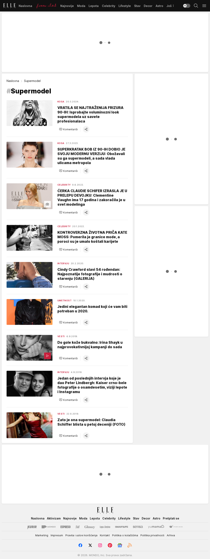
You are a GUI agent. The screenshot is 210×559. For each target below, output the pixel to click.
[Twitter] (90, 545)
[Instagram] (100, 545)
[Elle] (9, 5)
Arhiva (171, 535)
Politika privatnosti (152, 535)
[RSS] (130, 545)
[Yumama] (156, 526)
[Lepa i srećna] (105, 526)
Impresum (57, 535)
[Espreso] (65, 526)
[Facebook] (80, 545)
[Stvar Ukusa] (176, 526)
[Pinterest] (110, 545)
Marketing (41, 535)
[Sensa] (138, 526)
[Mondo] (49, 526)
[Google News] (120, 545)
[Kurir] (32, 526)
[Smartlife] (121, 526)
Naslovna (13, 81)
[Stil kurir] (77, 526)
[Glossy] (89, 526)
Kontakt (105, 535)
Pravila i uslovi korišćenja (81, 535)
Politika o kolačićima (125, 535)
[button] (68, 129)
